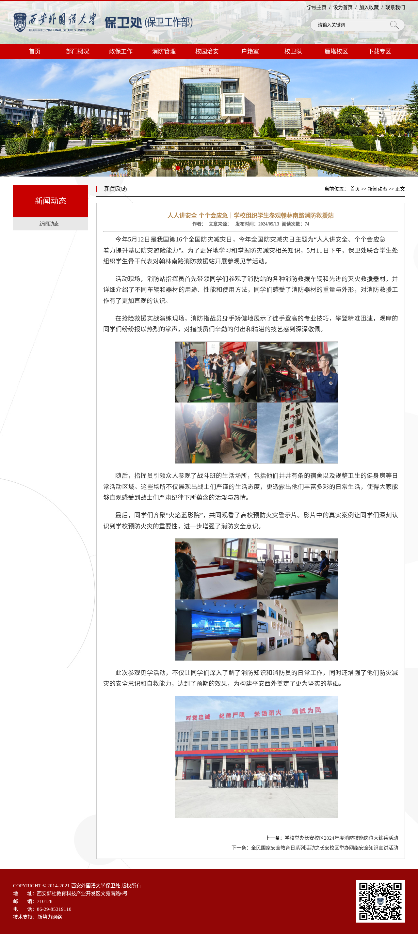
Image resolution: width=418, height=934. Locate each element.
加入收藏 (369, 7)
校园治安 (207, 51)
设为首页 (343, 7)
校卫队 (293, 51)
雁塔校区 (336, 51)
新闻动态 (377, 189)
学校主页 (317, 7)
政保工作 (121, 51)
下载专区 (379, 51)
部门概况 (77, 51)
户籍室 (250, 51)
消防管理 (164, 51)
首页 (34, 51)
